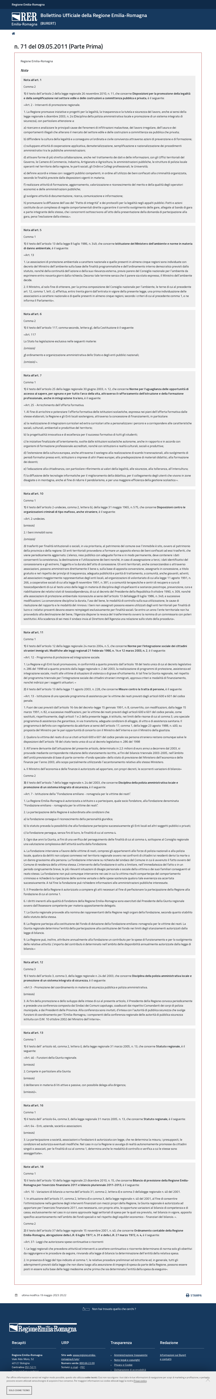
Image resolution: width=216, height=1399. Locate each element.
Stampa (196, 1295)
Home (14, 33)
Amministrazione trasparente (130, 1355)
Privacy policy (140, 1381)
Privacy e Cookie (123, 1365)
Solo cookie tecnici (19, 1390)
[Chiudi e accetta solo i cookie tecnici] (208, 1379)
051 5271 (30, 1367)
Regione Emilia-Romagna (28, 4)
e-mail (74, 1367)
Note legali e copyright (127, 1360)
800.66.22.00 (87, 1363)
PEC (82, 1367)
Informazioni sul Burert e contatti (173, 1357)
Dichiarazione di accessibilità (130, 1370)
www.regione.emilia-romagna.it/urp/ (78, 1357)
